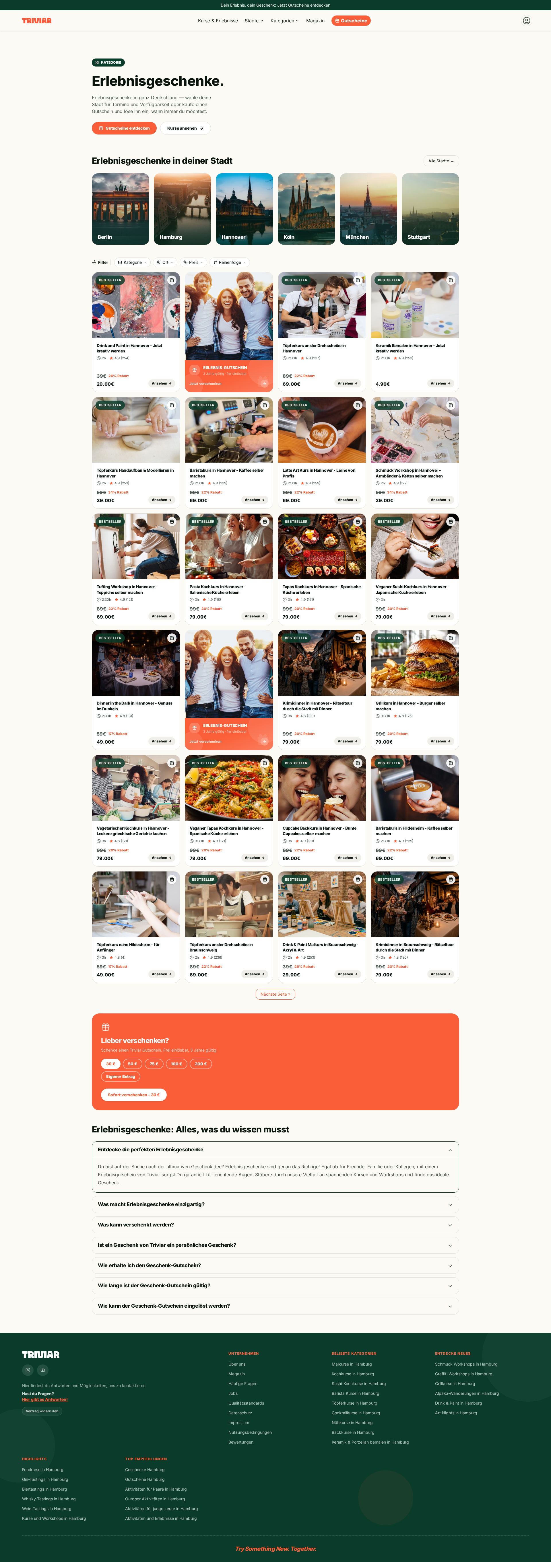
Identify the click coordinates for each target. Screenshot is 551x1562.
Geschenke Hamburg (145, 1469)
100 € (176, 1063)
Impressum (238, 1422)
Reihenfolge (230, 262)
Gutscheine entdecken (128, 128)
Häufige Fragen (242, 1383)
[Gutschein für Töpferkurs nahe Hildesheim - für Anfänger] (171, 879)
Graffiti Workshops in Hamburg (463, 1373)
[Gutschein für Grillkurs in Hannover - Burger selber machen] (450, 638)
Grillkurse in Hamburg (455, 1383)
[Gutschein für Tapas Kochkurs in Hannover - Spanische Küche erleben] (357, 521)
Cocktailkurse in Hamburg (356, 1412)
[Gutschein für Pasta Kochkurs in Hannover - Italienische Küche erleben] (264, 521)
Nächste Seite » (275, 994)
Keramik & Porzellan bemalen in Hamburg (370, 1442)
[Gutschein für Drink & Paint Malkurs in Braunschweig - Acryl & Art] (357, 879)
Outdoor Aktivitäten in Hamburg (155, 1498)
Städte (252, 21)
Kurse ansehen (182, 128)
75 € (154, 1063)
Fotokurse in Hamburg (42, 1469)
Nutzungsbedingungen (250, 1432)
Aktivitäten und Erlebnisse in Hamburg (161, 1518)
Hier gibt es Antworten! (45, 1399)
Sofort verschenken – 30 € (134, 1094)
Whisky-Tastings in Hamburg (49, 1498)
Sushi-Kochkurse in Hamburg (359, 1383)
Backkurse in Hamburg (353, 1432)
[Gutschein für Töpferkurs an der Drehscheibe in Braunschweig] (264, 879)
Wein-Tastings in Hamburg (46, 1508)
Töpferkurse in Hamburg (354, 1403)
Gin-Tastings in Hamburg (45, 1479)
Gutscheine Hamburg (145, 1479)
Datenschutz (240, 1412)
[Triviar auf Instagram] (28, 1370)
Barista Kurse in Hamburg (355, 1393)
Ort (165, 262)
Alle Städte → (441, 160)
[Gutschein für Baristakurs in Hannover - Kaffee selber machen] (264, 405)
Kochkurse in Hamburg (353, 1373)
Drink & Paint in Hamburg (458, 1403)
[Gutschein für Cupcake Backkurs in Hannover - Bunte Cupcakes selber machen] (357, 763)
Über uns (236, 1364)
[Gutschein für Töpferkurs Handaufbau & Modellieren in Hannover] (171, 405)
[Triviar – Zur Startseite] (36, 21)
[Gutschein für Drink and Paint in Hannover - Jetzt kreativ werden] (171, 280)
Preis (193, 262)
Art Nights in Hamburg (456, 1412)
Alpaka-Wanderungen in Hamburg (467, 1393)
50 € (132, 1063)
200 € (201, 1063)
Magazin (315, 21)
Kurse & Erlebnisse (218, 21)
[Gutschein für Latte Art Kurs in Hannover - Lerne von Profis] (357, 405)
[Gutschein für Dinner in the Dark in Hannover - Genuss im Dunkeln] (171, 638)
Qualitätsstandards (246, 1403)
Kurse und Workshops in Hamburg (54, 1518)
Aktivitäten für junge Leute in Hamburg (161, 1508)
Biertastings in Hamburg (44, 1489)
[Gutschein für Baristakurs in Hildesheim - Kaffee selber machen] (450, 763)
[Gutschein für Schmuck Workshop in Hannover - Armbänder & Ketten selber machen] (450, 405)
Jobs (233, 1393)
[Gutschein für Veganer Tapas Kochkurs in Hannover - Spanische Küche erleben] (264, 763)
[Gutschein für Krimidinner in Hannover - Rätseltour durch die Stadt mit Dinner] (357, 638)
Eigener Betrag (120, 1076)
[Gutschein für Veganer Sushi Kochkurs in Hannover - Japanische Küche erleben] (450, 521)
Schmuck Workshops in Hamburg (466, 1364)
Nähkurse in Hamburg (352, 1422)
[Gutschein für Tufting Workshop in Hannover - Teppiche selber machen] (171, 521)
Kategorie (133, 262)
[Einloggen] (526, 20)
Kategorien (282, 21)
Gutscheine (354, 21)
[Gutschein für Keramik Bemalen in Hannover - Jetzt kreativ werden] (450, 280)
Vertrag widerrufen (42, 1411)
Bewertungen (240, 1442)
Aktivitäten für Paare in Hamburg (156, 1489)
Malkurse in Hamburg (352, 1364)
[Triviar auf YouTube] (42, 1370)
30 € (110, 1063)
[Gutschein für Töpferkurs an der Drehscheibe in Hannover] (357, 280)
